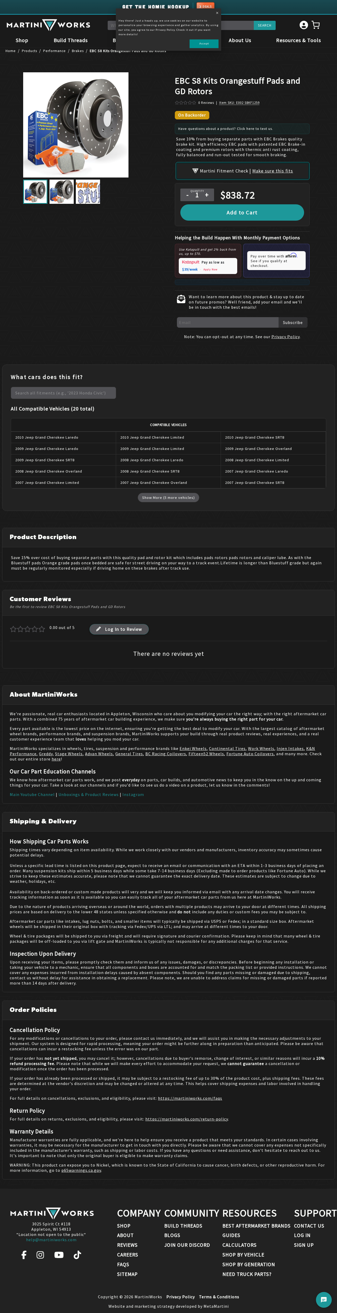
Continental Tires (227, 748)
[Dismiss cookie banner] (217, 13)
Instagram (133, 794)
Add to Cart (242, 212)
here (56, 759)
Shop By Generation (248, 1264)
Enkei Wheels (193, 748)
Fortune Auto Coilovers (250, 753)
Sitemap (127, 1274)
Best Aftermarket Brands (256, 1226)
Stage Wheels (69, 753)
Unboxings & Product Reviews (88, 794)
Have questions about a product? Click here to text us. (225, 128)
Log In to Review (123, 629)
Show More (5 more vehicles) (168, 497)
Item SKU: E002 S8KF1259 (239, 102)
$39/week (190, 269)
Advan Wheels (99, 753)
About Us (240, 40)
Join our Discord (187, 1245)
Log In (302, 1235)
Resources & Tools (298, 40)
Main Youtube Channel (32, 794)
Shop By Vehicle (243, 1254)
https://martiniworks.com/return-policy (186, 1119)
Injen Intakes (290, 748)
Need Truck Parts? (247, 1274)
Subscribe (293, 322)
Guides (231, 1235)
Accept (204, 43)
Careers (127, 1254)
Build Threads (71, 40)
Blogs (172, 1235)
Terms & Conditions (219, 1296)
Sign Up (304, 1245)
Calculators (239, 1245)
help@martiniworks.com (51, 1239)
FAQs (123, 1264)
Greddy (46, 753)
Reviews (127, 1245)
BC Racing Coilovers (165, 753)
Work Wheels (261, 748)
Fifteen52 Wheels (206, 753)
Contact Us (309, 1226)
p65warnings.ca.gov (81, 1170)
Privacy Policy (285, 336)
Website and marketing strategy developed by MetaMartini (168, 1306)
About (125, 1235)
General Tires (129, 753)
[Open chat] (324, 1300)
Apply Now (210, 269)
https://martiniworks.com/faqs (190, 1098)
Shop (22, 40)
